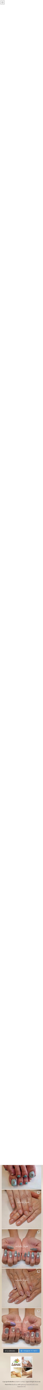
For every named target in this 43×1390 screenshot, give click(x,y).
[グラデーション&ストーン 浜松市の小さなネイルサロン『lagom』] (21, 1288)
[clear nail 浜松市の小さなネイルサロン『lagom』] (21, 1209)
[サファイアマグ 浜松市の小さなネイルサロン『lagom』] (21, 1248)
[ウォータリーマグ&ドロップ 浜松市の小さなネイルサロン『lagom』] (21, 1327)
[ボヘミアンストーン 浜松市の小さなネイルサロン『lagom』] (21, 1169)
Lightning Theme (25, 1384)
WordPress (14, 1384)
